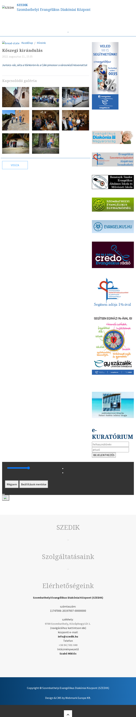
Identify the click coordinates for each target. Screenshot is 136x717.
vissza (15, 165)
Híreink (41, 43)
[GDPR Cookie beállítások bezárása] (3, 494)
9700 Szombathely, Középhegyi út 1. (68, 623)
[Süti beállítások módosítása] (5, 498)
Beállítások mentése (33, 484)
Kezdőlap (27, 43)
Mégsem (12, 484)
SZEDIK (22, 5)
